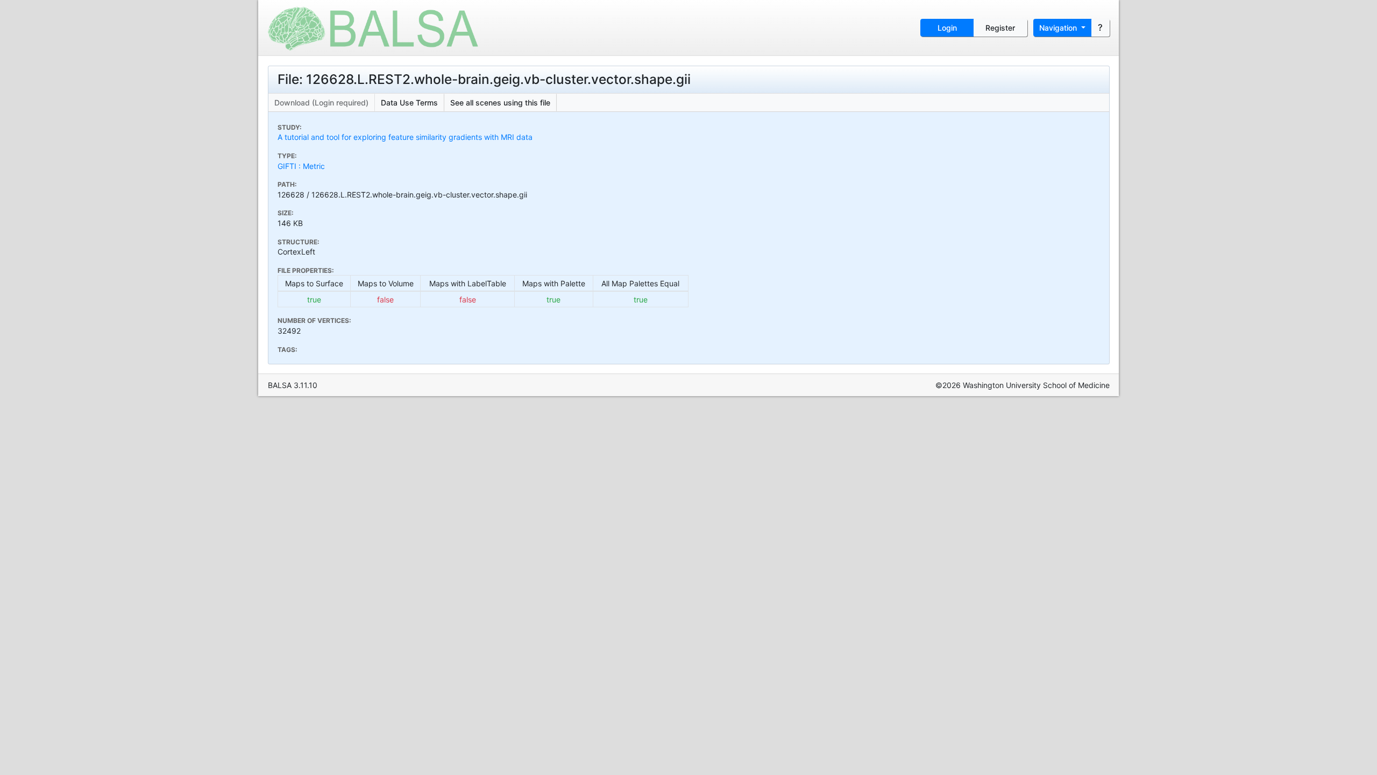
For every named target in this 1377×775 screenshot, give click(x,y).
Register (1000, 27)
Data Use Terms (409, 102)
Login (947, 27)
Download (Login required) (321, 102)
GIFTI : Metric (301, 166)
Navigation (1059, 27)
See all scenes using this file (500, 102)
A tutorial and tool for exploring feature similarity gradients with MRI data (405, 137)
